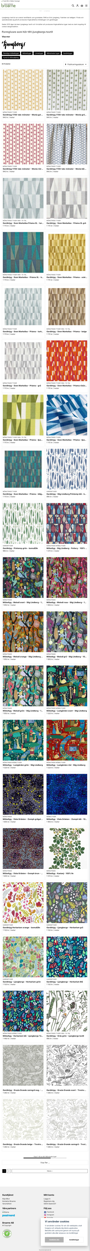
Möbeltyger (26, 53)
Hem (40, 11)
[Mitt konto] (77, 5)
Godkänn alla (54, 1240)
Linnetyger (39, 53)
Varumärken (6, 1204)
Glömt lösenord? (50, 1204)
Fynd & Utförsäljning (11, 57)
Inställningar (74, 1240)
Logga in (47, 1199)
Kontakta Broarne (9, 1201)
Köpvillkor (6, 1199)
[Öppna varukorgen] (82, 5)
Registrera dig (49, 1201)
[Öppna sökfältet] (73, 5)
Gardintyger (67, 53)
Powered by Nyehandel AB (45, 1250)
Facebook (50, 1212)
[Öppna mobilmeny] (86, 5)
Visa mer (6, 36)
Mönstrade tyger (53, 53)
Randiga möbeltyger (11, 53)
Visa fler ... (45, 1162)
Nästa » (49, 1171)
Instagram (50, 1215)
